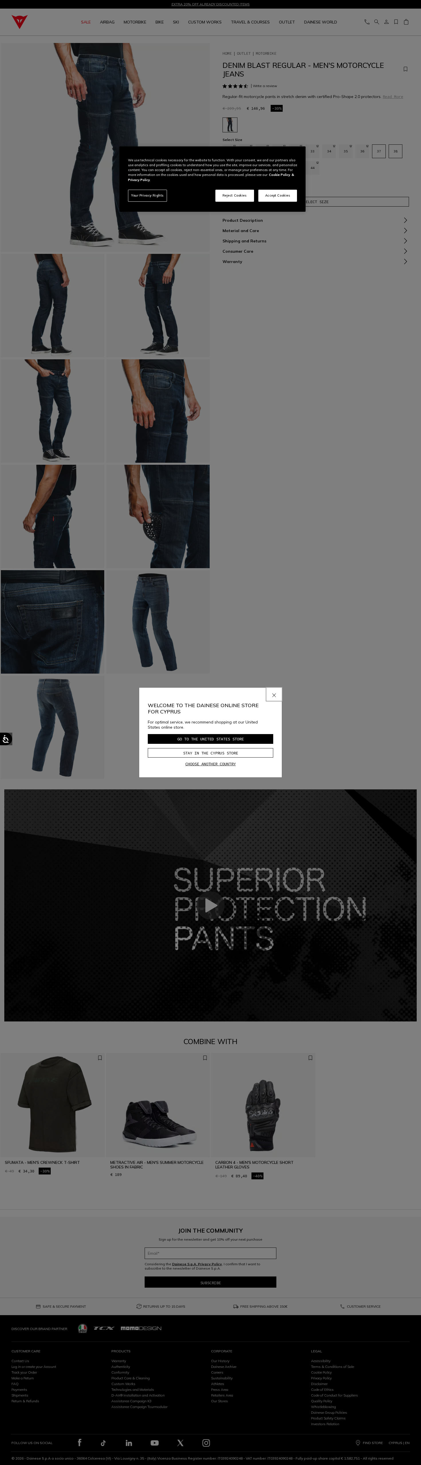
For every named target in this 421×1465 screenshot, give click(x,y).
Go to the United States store (210, 739)
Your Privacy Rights (147, 195)
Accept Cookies (277, 195)
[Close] (274, 694)
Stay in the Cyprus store (210, 753)
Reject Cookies (235, 195)
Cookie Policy (279, 175)
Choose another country (210, 763)
